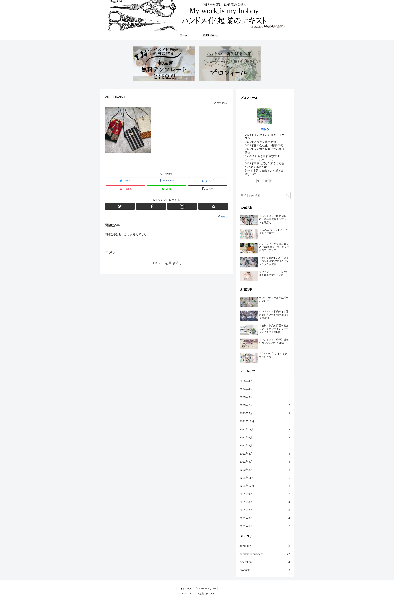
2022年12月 (264, 421)
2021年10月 (264, 485)
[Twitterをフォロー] (120, 206)
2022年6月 (264, 437)
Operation (264, 562)
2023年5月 (264, 413)
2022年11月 (264, 429)
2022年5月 (264, 445)
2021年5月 (264, 526)
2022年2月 (264, 469)
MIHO (265, 129)
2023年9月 (264, 397)
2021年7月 (264, 510)
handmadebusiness (264, 554)
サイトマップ (184, 588)
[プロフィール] (230, 63)
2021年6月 (264, 518)
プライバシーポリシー (205, 588)
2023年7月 (264, 405)
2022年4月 (264, 453)
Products (264, 570)
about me (264, 546)
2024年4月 (264, 389)
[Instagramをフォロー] (182, 206)
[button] (287, 195)
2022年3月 (264, 461)
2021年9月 (264, 494)
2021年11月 (264, 477)
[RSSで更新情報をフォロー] (213, 206)
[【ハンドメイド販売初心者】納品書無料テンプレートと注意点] (164, 63)
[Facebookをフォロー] (151, 206)
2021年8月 (264, 502)
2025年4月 (264, 381)
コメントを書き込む (166, 263)
